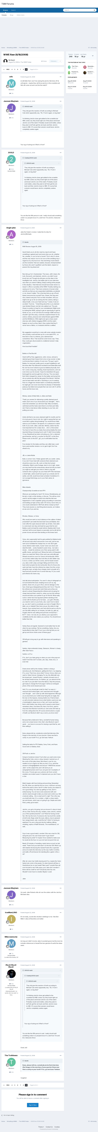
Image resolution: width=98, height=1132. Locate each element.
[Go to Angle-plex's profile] (11, 234)
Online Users (20, 15)
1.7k (12, 953)
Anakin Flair (91, 72)
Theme (40, 1127)
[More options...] (60, 77)
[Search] (94, 10)
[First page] (4, 69)
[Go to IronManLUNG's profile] (11, 919)
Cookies (57, 1127)
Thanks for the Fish (77, 72)
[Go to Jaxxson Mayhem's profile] (11, 108)
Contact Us (49, 1127)
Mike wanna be (11, 937)
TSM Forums (7, 4)
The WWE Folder (26, 62)
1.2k (12, 93)
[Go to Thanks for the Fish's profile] (69, 72)
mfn (11, 77)
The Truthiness (11, 1055)
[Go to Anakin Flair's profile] (84, 72)
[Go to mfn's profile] (11, 83)
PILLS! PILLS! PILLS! (11, 966)
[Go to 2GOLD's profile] (11, 159)
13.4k (12, 169)
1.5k (12, 244)
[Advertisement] (49, 30)
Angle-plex (11, 228)
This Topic (87, 10)
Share (44, 61)
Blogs (11, 15)
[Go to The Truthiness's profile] (11, 1062)
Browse (5, 10)
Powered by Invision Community (49, 1129)
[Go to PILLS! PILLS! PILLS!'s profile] (11, 973)
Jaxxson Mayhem (11, 101)
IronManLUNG (11, 912)
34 (12, 929)
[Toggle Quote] (23, 106)
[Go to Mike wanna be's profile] (11, 943)
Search (13, 10)
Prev (7, 69)
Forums (4, 15)
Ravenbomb (91, 66)
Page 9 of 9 (33, 69)
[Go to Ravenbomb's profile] (84, 67)
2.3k (12, 1072)
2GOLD (11, 153)
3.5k (12, 117)
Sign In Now (32, 1105)
